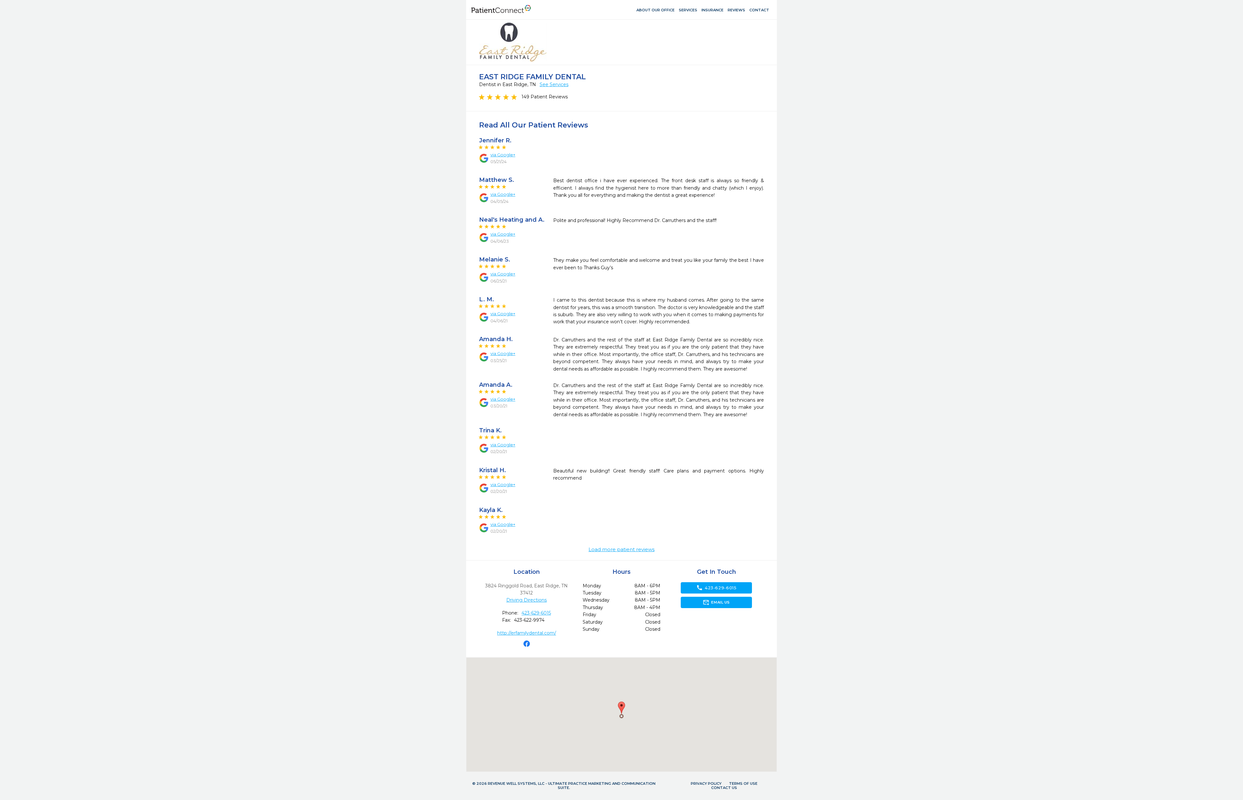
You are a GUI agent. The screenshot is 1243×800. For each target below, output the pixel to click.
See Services (554, 84)
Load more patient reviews (621, 549)
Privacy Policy (706, 783)
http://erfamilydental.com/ (526, 633)
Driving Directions (526, 600)
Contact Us (724, 787)
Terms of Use (743, 783)
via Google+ (502, 154)
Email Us (716, 602)
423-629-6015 (536, 613)
